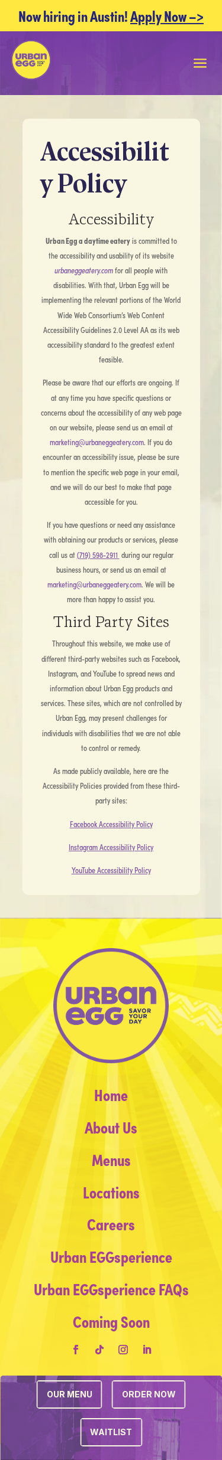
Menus (111, 1159)
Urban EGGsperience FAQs (111, 1288)
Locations (111, 1191)
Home (111, 1094)
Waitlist (111, 1432)
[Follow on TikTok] (99, 1349)
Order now (149, 1394)
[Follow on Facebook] (75, 1349)
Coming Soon (111, 1320)
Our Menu (69, 1394)
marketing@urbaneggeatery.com (97, 442)
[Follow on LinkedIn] (146, 1349)
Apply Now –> (167, 15)
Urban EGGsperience (111, 1256)
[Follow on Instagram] (123, 1349)
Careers (111, 1223)
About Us (111, 1126)
